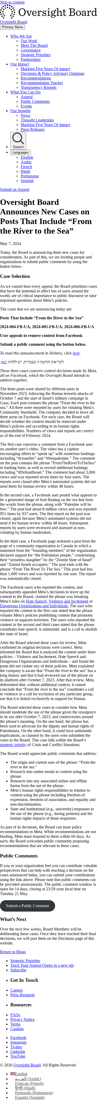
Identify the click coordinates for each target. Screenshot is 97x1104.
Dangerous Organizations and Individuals (34, 606)
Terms (15, 1024)
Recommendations (36, 78)
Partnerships (31, 59)
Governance (31, 50)
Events (26, 106)
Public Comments (35, 101)
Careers (16, 990)
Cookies (17, 1029)
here (76, 353)
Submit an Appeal (14, 189)
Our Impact (19, 64)
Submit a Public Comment (27, 906)
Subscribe (18, 970)
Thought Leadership (37, 120)
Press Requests (22, 995)
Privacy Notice (22, 1019)
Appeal (27, 97)
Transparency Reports (38, 87)
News (25, 115)
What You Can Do (25, 92)
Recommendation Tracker (42, 83)
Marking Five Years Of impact (45, 69)
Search (18, 147)
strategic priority (13, 744)
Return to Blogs (13, 952)
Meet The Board (34, 45)
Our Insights (20, 111)
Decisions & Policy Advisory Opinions (52, 73)
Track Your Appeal (42, 965)
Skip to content (12, 2)
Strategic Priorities (35, 55)
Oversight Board (27, 1065)
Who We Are (21, 36)
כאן (4, 362)
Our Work (29, 41)
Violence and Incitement (68, 601)
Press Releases (32, 129)
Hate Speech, (37, 601)
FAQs (15, 1015)
